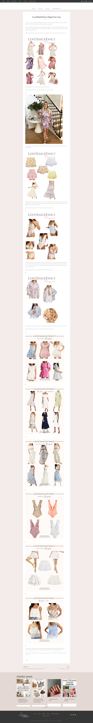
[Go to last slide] (18, 693)
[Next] (75, 693)
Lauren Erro (47, 19)
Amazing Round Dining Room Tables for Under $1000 (23, 701)
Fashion (44, 14)
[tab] (44, 707)
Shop (48, 713)
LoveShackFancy (31, 22)
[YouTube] (86, 1)
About (8, 1)
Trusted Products (55, 713)
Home (3, 1)
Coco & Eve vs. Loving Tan (64, 668)
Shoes (53, 146)
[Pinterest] (85, 1)
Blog (39, 713)
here (29, 654)
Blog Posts (14, 1)
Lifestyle (49, 14)
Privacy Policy (46, 715)
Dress (32, 146)
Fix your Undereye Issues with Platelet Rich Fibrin (33, 668)
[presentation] (23, 688)
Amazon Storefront (46, 652)
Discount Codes (32, 1)
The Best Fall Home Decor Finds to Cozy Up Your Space (38, 701)
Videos (25, 1)
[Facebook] (83, 1)
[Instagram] (82, 1)
